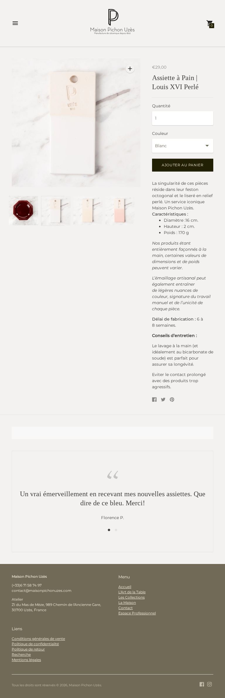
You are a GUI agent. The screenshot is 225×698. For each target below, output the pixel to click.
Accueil (124, 587)
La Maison (127, 602)
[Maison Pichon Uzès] (112, 23)
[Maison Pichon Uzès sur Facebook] (202, 684)
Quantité (161, 106)
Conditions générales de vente (38, 638)
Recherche (21, 654)
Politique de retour (28, 649)
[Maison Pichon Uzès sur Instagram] (209, 684)
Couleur (160, 133)
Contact (125, 608)
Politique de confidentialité (35, 644)
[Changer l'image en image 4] (117, 210)
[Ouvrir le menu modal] (15, 23)
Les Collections (131, 597)
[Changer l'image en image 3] (85, 210)
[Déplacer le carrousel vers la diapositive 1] (108, 529)
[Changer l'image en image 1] (20, 210)
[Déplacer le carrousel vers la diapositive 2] (116, 529)
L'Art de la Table (132, 592)
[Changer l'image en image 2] (52, 211)
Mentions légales (26, 660)
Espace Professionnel (137, 613)
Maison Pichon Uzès (85, 685)
